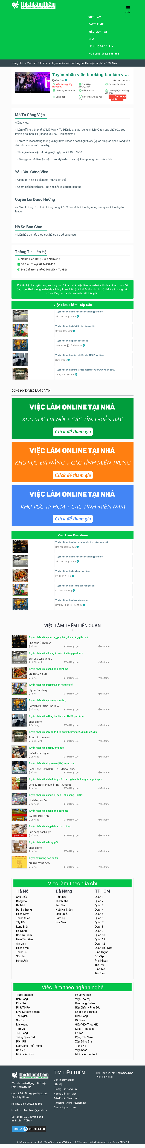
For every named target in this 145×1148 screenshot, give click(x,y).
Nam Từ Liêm (24, 939)
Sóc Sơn (21, 956)
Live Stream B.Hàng (28, 1011)
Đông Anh (22, 960)
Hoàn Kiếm (22, 914)
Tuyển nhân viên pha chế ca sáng (71, 341)
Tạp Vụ (20, 1028)
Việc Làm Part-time (72, 535)
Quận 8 (99, 926)
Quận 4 (99, 909)
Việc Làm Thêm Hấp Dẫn (72, 305)
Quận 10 (100, 935)
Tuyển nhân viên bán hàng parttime (72, 571)
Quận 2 (99, 901)
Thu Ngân (22, 1016)
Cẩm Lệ (60, 918)
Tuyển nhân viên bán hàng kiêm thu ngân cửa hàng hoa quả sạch (65, 779)
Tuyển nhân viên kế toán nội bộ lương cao (52, 763)
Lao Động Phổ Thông (29, 1045)
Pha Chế (21, 1003)
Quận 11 (100, 939)
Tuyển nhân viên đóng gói (43, 842)
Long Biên (22, 926)
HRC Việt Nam (80, 1142)
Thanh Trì (21, 952)
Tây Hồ (20, 922)
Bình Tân (100, 969)
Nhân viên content (86, 1054)
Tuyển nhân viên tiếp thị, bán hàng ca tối (74, 326)
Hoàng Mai (22, 948)
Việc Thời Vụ (83, 999)
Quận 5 (99, 914)
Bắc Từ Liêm (24, 935)
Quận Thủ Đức (103, 948)
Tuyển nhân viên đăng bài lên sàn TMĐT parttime (79, 355)
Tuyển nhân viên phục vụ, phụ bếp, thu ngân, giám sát (81, 542)
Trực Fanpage (24, 994)
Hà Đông (21, 931)
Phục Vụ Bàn (83, 994)
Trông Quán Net (25, 1037)
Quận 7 (99, 922)
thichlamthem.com (113, 285)
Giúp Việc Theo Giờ (86, 1024)
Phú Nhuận (101, 960)
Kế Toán (80, 1020)
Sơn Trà (60, 905)
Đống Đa (21, 901)
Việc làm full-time (37, 63)
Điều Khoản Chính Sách (66, 1098)
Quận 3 (99, 905)
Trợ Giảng (22, 1033)
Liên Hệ (58, 1084)
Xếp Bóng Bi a (83, 1041)
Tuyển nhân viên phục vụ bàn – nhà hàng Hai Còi (56, 795)
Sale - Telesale (84, 1028)
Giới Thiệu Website (64, 1079)
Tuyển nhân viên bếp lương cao (46, 747)
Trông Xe (80, 1045)
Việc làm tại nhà (97, 35)
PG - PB (21, 1041)
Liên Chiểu (62, 914)
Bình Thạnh (101, 952)
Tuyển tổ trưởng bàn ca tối (43, 858)
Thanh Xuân (23, 918)
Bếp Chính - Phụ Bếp (87, 1007)
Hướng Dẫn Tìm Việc (65, 1093)
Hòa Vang (61, 922)
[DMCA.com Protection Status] (29, 1128)
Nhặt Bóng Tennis (86, 1011)
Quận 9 (99, 931)
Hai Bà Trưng (24, 909)
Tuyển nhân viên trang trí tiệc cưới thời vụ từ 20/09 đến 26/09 (85, 370)
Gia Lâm (21, 943)
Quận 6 (99, 918)
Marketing (22, 1024)
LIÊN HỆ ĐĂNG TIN (100, 46)
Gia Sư (20, 1020)
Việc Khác (81, 1050)
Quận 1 (99, 897)
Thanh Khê (62, 901)
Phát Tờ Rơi (23, 1007)
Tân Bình (100, 973)
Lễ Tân (79, 1033)
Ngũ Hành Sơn (64, 909)
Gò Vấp (99, 956)
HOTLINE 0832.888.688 (103, 53)
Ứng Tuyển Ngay (118, 97)
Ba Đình (20, 905)
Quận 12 (100, 943)
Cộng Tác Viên (84, 1037)
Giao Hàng (81, 1016)
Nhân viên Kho (25, 1054)
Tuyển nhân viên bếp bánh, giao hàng (50, 826)
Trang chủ (17, 63)
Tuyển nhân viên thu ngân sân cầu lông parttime (79, 311)
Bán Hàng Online (85, 1003)
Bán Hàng (22, 999)
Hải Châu (61, 897)
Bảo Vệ (20, 1050)
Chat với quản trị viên (65, 1107)
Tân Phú (100, 965)
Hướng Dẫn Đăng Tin (65, 1089)
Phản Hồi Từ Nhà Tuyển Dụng (70, 1102)
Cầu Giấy (21, 897)
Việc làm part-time (96, 21)
